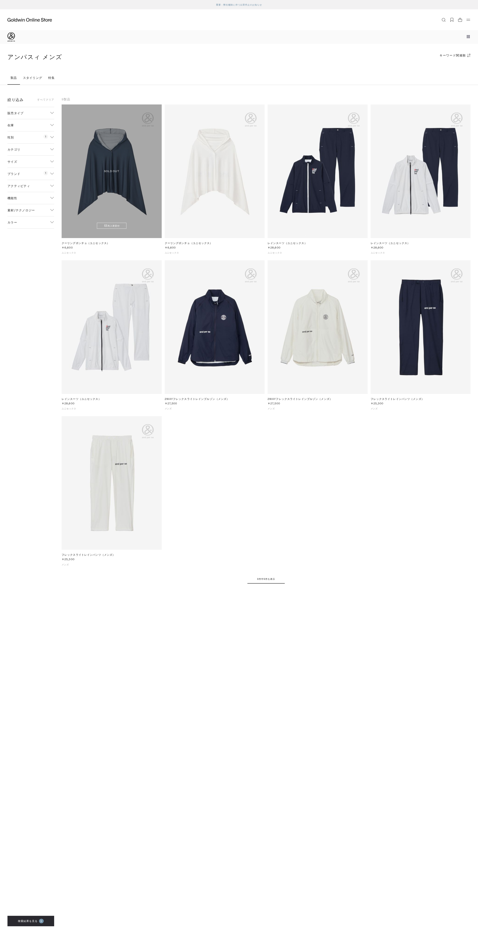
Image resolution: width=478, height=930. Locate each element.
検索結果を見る (30, 921)
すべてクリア (45, 99)
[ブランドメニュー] (468, 37)
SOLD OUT (111, 171)
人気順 (442, 70)
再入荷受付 (114, 225)
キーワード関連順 (453, 55)
